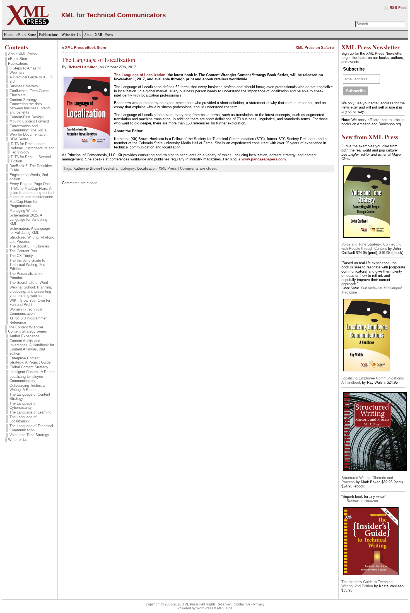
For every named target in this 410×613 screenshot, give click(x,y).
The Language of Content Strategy (29, 396)
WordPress (204, 608)
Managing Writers (23, 210)
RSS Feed (398, 8)
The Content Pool (23, 251)
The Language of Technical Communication (31, 428)
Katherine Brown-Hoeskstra (95, 168)
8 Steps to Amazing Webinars (25, 70)
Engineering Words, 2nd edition (28, 177)
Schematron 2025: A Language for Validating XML (28, 219)
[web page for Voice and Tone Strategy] (366, 238)
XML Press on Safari (313, 47)
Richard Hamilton (82, 67)
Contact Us (242, 604)
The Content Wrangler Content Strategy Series (27, 329)
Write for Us (17, 439)
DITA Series (19, 139)
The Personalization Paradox (25, 275)
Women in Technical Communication (25, 311)
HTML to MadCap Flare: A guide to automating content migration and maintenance (31, 192)
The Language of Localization (23, 419)
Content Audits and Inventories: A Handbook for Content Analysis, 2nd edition (31, 347)
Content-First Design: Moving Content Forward (29, 119)
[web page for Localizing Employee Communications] (366, 372)
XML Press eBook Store (85, 47)
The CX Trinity (21, 256)
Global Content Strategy (28, 367)
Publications (18, 63)
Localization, (148, 168)
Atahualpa (224, 608)
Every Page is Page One (29, 184)
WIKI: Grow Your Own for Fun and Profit (29, 302)
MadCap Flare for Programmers (23, 203)
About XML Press (22, 54)
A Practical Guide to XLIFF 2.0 (31, 79)
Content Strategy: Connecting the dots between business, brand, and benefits (30, 106)
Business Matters (23, 86)
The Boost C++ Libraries (29, 246)
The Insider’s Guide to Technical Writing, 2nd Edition (27, 264)
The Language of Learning (30, 412)
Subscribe (354, 69)
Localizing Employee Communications (26, 378)
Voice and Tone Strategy (29, 435)
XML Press (168, 168)
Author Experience (24, 336)
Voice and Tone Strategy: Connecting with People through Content (371, 246)
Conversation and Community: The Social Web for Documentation (28, 130)
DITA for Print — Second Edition (31, 159)
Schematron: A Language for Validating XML (29, 230)
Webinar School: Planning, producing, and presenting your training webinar (30, 291)
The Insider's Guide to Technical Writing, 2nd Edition (367, 584)
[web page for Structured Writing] (375, 472)
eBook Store (18, 59)
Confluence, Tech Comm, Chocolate (29, 93)
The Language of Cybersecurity (23, 405)
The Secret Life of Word (28, 282)
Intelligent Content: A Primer (32, 372)
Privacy (258, 604)
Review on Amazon (362, 501)
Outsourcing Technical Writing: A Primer (27, 387)
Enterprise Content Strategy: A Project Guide (29, 360)
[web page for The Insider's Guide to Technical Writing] (371, 576)
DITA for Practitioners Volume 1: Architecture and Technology (32, 148)
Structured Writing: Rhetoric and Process (31, 239)
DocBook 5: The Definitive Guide (30, 168)
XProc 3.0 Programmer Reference (28, 320)
